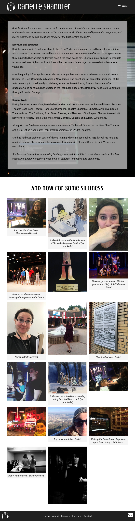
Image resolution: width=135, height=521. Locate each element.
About (55, 515)
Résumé (65, 515)
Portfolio (76, 515)
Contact (88, 515)
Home (47, 515)
